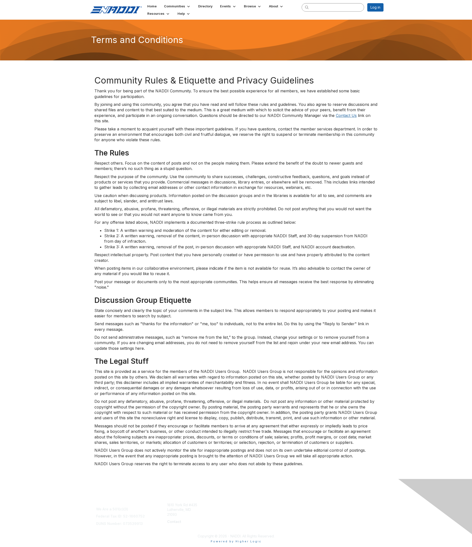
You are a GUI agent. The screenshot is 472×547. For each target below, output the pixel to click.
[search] (307, 7)
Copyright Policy (322, 519)
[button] (177, 6)
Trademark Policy (323, 529)
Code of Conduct (323, 514)
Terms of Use (320, 505)
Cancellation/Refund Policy (331, 509)
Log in (375, 7)
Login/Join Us (249, 514)
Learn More (247, 509)
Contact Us (346, 115)
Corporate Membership (257, 505)
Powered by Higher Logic (236, 541)
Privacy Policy (320, 524)
